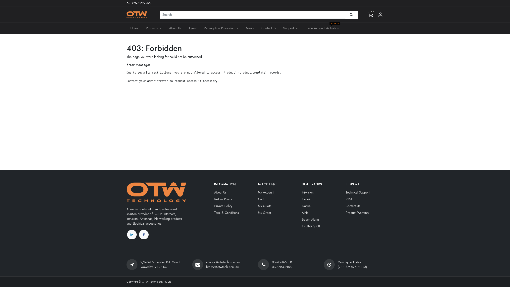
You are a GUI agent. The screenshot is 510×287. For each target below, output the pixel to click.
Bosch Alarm (310, 219)
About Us (220, 192)
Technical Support (358, 192)
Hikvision (308, 192)
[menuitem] (134, 28)
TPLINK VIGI (311, 226)
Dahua (306, 206)
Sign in (380, 15)
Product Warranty (357, 212)
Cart (261, 199)
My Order (264, 212)
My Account (266, 192)
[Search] (351, 15)
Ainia (305, 212)
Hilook (306, 199)
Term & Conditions (226, 212)
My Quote (265, 206)
